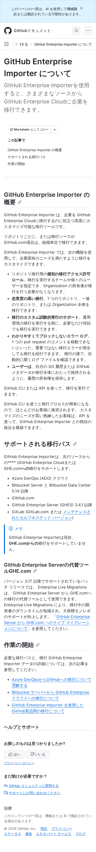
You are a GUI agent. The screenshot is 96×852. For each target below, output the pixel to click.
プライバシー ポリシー (19, 763)
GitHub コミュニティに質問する (34, 786)
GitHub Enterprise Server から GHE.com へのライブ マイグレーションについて (47, 622)
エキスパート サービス (53, 834)
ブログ (80, 834)
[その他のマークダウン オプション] (54, 129)
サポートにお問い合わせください (35, 793)
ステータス (12, 834)
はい (17, 754)
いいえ (40, 754)
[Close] (82, 8)
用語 (43, 828)
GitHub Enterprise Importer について (63, 44)
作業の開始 (19, 644)
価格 (28, 834)
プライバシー (61, 828)
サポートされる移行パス (37, 443)
